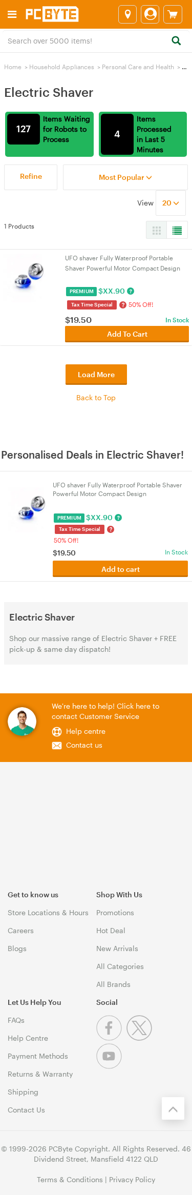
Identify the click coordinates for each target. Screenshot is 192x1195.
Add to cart (120, 569)
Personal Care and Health (138, 66)
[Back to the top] (173, 1108)
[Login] (150, 14)
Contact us (84, 744)
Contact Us (26, 1109)
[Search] (175, 41)
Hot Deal (110, 930)
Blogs (17, 948)
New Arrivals (117, 948)
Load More (96, 374)
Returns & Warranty (40, 1073)
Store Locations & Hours (48, 912)
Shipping (23, 1091)
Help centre (85, 731)
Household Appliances (61, 66)
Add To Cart (127, 333)
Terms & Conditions (70, 1179)
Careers (21, 930)
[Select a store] (127, 14)
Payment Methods (38, 1056)
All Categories (120, 966)
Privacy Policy (132, 1179)
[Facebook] (111, 1038)
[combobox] (96, 40)
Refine (31, 176)
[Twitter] (140, 1038)
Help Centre (28, 1038)
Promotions (115, 912)
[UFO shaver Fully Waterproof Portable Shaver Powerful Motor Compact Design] (27, 277)
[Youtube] (110, 1066)
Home (13, 66)
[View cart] (172, 14)
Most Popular (122, 177)
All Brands (113, 984)
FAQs (16, 1020)
